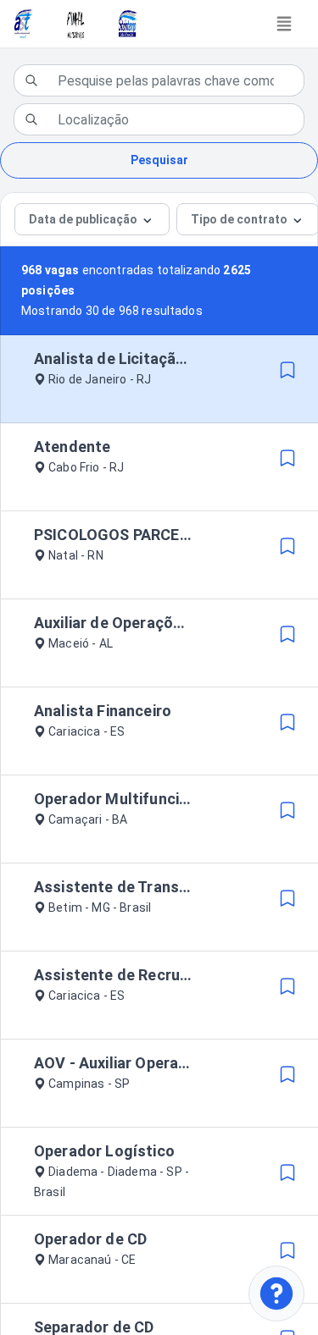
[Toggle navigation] (284, 23)
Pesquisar (159, 160)
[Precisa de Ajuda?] (276, 1293)
